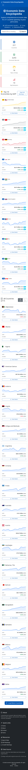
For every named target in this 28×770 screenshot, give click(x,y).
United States (10, 99)
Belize (7, 684)
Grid (20, 300)
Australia (8, 505)
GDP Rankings (6, 742)
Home (4, 726)
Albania (7, 327)
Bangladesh (9, 605)
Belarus (7, 645)
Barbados (8, 625)
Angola (7, 406)
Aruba (7, 486)
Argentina (8, 446)
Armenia (8, 466)
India (8, 179)
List (25, 300)
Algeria (7, 347)
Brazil (8, 258)
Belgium (8, 664)
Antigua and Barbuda (12, 426)
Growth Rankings (7, 745)
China (8, 119)
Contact (4, 730)
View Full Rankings (22, 93)
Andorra (8, 386)
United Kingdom (11, 199)
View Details (15, 113)
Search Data (5, 740)
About (4, 728)
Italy (8, 238)
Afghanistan (9, 307)
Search (23, 31)
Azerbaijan (8, 545)
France (9, 219)
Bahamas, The (10, 565)
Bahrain (7, 585)
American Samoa (11, 366)
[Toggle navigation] (3, 5)
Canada (10, 278)
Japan (8, 159)
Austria (7, 525)
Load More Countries (15, 703)
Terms (4, 732)
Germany (9, 139)
